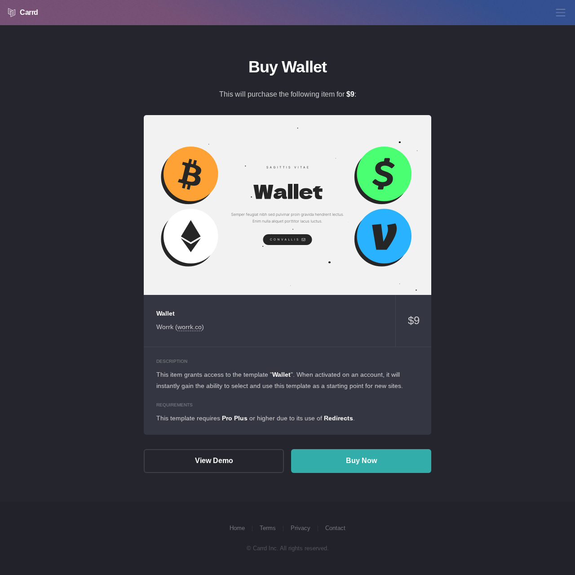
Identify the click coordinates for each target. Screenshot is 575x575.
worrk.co (189, 326)
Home (237, 528)
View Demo (287, 205)
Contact (335, 528)
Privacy (300, 528)
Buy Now (361, 460)
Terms (268, 528)
